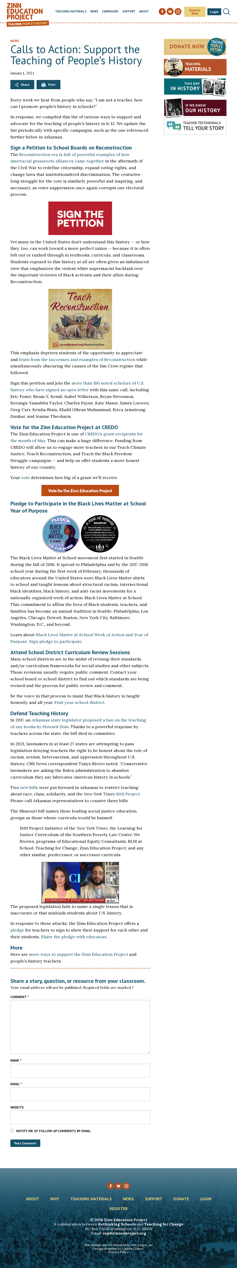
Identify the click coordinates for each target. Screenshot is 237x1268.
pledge (17, 930)
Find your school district (79, 702)
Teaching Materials (71, 11)
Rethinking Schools (117, 1224)
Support (128, 11)
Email (16, 1084)
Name (15, 1060)
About (144, 11)
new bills (29, 787)
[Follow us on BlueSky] (118, 1185)
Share (25, 84)
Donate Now (194, 11)
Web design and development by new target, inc (118, 1245)
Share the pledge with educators (73, 936)
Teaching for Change (163, 1224)
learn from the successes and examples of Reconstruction (77, 359)
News (94, 11)
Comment (19, 997)
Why (54, 1199)
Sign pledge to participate (55, 641)
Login (214, 12)
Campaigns (110, 11)
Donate (181, 1199)
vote (25, 477)
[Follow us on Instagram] (126, 1185)
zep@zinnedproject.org (124, 1233)
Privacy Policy (118, 1252)
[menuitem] (71, 11)
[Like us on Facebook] (110, 1185)
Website (17, 1107)
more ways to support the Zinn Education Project (78, 954)
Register (118, 1209)
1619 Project (128, 794)
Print (52, 84)
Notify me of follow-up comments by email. (53, 1131)
